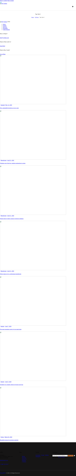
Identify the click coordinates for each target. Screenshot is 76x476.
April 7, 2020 (8, 326)
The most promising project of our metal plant (10, 329)
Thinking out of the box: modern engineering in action (12, 163)
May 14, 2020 (8, 105)
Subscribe (70, 455)
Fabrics (2, 437)
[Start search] (75, 7)
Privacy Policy (61, 457)
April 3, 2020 (8, 381)
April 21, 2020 (10, 160)
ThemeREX (3, 473)
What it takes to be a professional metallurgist (10, 274)
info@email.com (4, 460)
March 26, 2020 (8, 437)
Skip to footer (10, 0)
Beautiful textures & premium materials (9, 440)
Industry (2, 326)
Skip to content (3, 0)
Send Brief (2, 46)
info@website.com (4, 37)
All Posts (37, 17)
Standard (3, 105)
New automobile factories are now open (9, 108)
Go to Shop (2, 54)
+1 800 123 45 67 (4, 464)
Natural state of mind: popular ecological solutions (11, 218)
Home (32, 17)
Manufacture (4, 160)
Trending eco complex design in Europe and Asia (11, 384)
